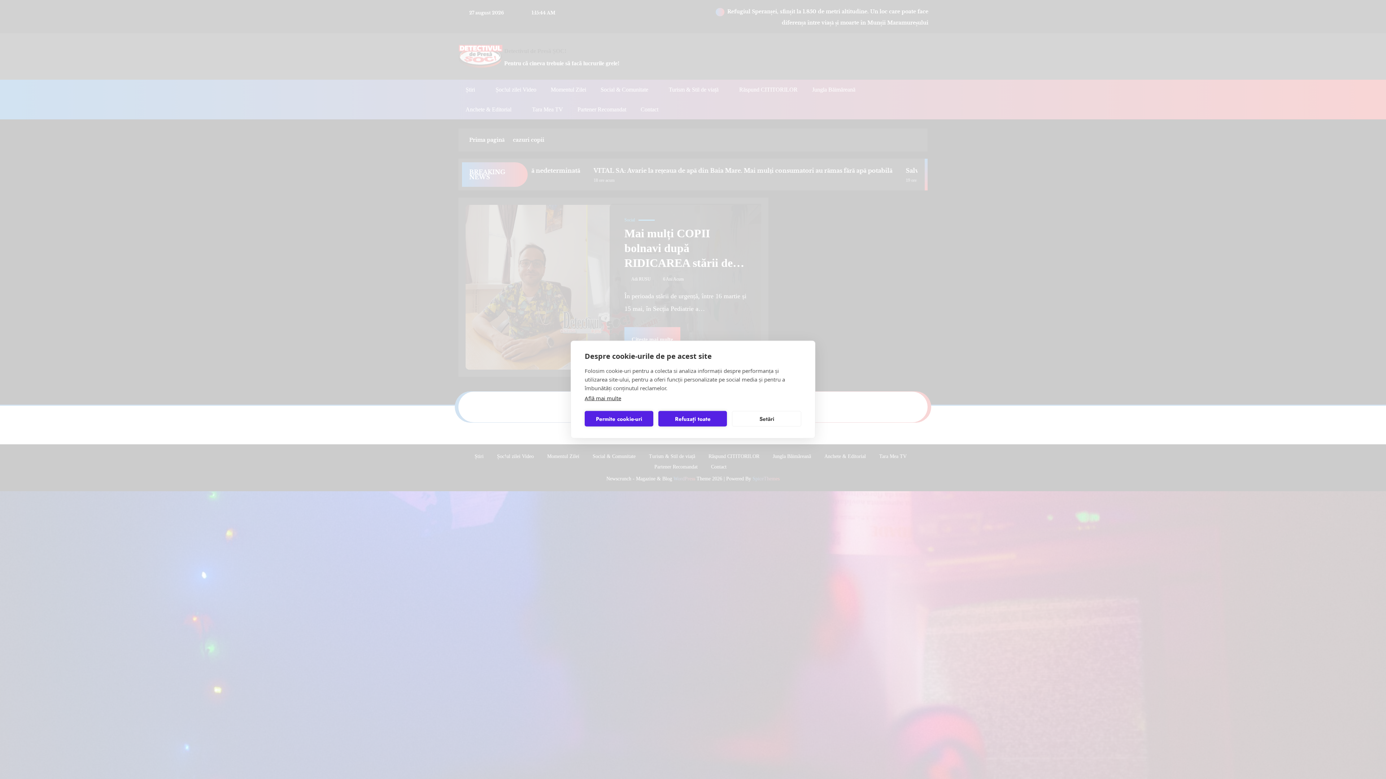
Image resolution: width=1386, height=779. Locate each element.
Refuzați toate (693, 419)
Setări (766, 419)
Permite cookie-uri (619, 419)
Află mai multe (603, 398)
